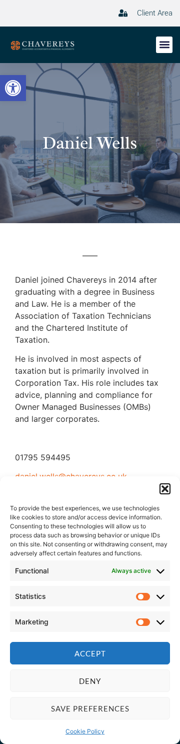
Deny (90, 680)
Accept (90, 653)
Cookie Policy (85, 731)
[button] (13, 88)
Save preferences (90, 708)
